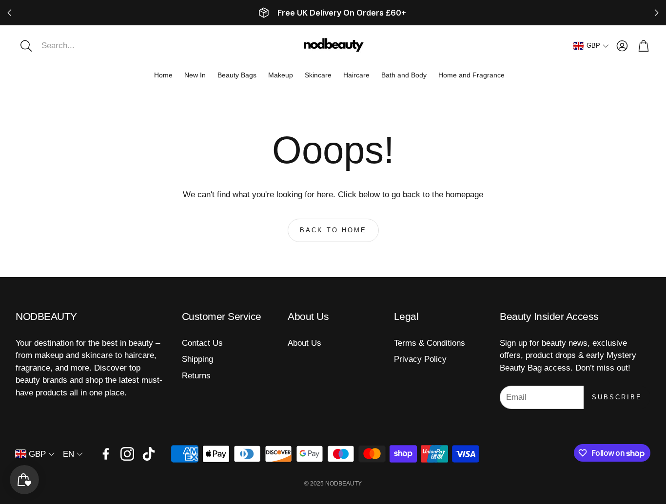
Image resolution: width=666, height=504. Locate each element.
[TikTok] (149, 454)
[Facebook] (106, 454)
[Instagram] (127, 454)
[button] (76, 45)
